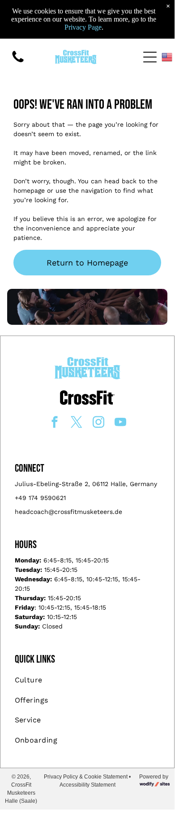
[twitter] (76, 423)
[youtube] (120, 423)
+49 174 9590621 (40, 497)
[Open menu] (150, 57)
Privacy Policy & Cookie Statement (86, 777)
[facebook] (54, 423)
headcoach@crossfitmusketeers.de (68, 511)
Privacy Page (83, 27)
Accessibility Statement (87, 785)
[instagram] (98, 423)
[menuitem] (87, 680)
